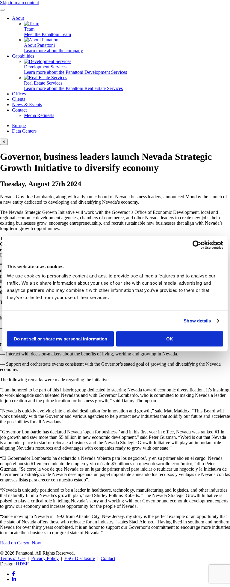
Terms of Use (12, 558)
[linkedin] (14, 579)
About (18, 18)
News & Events (27, 104)
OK (169, 338)
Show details (197, 320)
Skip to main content (19, 2)
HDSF (22, 563)
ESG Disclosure (79, 558)
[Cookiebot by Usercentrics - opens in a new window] (197, 244)
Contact (19, 109)
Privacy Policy (45, 558)
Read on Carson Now (20, 542)
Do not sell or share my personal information (60, 338)
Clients (18, 99)
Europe (19, 125)
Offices (19, 93)
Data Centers (24, 130)
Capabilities (23, 55)
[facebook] (13, 574)
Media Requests (39, 115)
